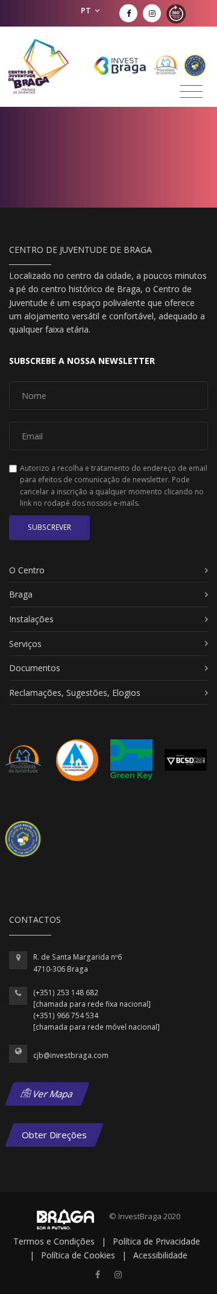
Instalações (31, 619)
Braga (21, 594)
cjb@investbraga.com (70, 1055)
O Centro (27, 570)
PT (87, 10)
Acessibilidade (160, 1255)
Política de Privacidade (156, 1241)
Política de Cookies (78, 1255)
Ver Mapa (52, 1094)
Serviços (25, 643)
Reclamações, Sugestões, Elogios (74, 692)
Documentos (34, 668)
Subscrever (49, 527)
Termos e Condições (54, 1241)
